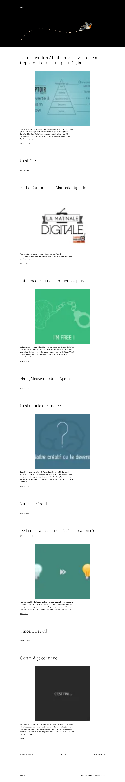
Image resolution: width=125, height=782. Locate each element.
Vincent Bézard (33, 503)
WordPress (101, 775)
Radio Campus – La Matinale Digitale (53, 187)
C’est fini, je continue (38, 657)
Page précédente (26, 754)
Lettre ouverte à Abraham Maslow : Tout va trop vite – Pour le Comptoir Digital (58, 60)
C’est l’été (28, 160)
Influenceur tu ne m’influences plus (52, 280)
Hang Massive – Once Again (45, 378)
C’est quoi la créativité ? (40, 405)
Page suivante (99, 754)
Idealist (22, 7)
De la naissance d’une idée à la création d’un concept (59, 533)
